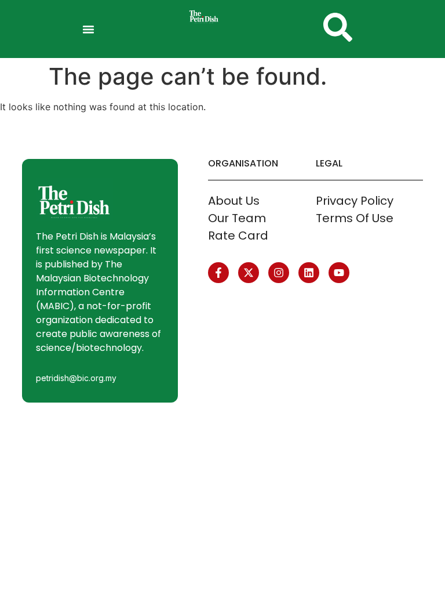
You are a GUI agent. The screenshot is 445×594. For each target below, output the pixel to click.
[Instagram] (278, 272)
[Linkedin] (308, 272)
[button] (88, 29)
